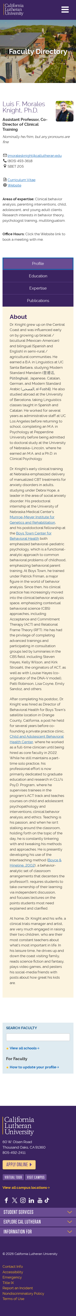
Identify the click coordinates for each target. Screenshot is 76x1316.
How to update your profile (33, 1067)
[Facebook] (6, 1201)
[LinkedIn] (31, 1201)
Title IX (8, 1283)
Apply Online (17, 1165)
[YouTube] (40, 1201)
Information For (18, 1232)
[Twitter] (15, 1201)
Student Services (19, 1212)
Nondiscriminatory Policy (23, 1293)
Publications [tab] (38, 300)
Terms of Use (13, 1299)
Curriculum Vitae (21, 180)
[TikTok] (46, 1201)
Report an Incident (18, 1288)
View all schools (23, 1048)
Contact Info (13, 1266)
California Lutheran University (14, 10)
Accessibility (13, 1272)
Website (14, 185)
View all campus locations (25, 1187)
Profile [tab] (38, 263)
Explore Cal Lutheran (22, 1222)
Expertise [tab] (38, 288)
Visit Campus (36, 1177)
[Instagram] (23, 1201)
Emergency (12, 1277)
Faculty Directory (38, 51)
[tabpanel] (38, 652)
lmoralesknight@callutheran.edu (35, 156)
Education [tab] (38, 276)
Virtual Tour (13, 1177)
